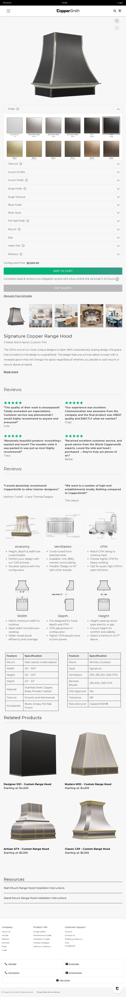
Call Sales (12, 964)
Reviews (7, 2)
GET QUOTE (63, 288)
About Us (6, 931)
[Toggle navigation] (8, 11)
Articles (5, 935)
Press (4, 946)
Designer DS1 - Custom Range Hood (27, 784)
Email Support (75, 973)
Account (68, 931)
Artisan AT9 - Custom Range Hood (26, 848)
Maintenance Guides (42, 935)
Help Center (65, 980)
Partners (6, 943)
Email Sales (74, 964)
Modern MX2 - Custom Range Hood (88, 784)
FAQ (67, 943)
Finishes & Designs (41, 943)
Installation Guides (41, 939)
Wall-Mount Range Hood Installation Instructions (34, 888)
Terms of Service (54, 992)
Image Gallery (39, 931)
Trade (64, 2)
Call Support (13, 973)
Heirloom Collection (42, 946)
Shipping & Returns (73, 939)
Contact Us (70, 935)
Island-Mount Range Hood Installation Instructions (35, 898)
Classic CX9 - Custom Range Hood (87, 848)
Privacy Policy (42, 992)
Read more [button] (11, 372)
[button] (115, 10)
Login (120, 2)
